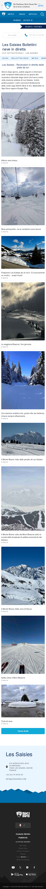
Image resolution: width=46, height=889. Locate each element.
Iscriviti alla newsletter (23, 842)
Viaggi (22, 14)
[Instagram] (27, 867)
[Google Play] (17, 874)
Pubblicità (23, 837)
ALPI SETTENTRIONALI (13, 53)
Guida (5, 58)
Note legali (23, 845)
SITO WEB (12, 35)
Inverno (17, 20)
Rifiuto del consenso (23, 860)
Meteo (11, 14)
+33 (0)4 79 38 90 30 (36, 35)
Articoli (33, 14)
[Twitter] (20, 867)
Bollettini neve (20, 58)
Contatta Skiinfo (23, 834)
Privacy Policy (23, 848)
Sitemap (23, 854)
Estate (27, 20)
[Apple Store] (31, 874)
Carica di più (23, 731)
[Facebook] (34, 867)
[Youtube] (13, 867)
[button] (42, 14)
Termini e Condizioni (23, 851)
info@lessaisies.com (16, 779)
